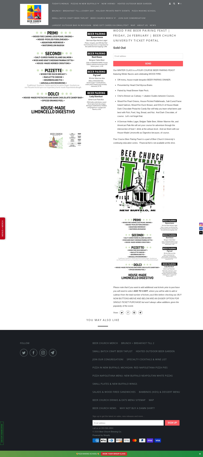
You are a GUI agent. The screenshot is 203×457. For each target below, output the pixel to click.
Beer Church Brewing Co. (110, 432)
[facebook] (201, 228)
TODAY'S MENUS (60, 4)
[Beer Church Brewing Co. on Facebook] (34, 352)
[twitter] (201, 232)
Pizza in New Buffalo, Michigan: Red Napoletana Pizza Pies (130, 367)
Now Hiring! (108, 4)
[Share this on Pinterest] (133, 313)
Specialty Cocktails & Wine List (147, 359)
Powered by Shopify (101, 435)
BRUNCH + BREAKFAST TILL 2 (137, 343)
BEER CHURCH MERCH (102, 18)
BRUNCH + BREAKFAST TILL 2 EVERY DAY (73, 11)
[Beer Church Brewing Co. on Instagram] (43, 352)
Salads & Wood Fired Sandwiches (114, 391)
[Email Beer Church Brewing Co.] (53, 352)
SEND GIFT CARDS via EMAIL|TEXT (111, 25)
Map (133, 25)
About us (142, 25)
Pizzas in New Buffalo (84, 4)
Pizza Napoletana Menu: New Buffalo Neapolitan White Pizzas (133, 375)
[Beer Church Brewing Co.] (34, 14)
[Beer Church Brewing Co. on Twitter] (24, 352)
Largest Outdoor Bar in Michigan (71, 25)
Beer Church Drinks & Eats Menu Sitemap (119, 400)
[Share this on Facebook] (127, 313)
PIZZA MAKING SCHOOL (144, 11)
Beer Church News (104, 408)
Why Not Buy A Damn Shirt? (137, 408)
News (153, 25)
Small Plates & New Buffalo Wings (115, 383)
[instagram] (201, 224)
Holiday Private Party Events (113, 11)
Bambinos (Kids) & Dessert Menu (159, 391)
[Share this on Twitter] (121, 313)
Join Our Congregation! (132, 18)
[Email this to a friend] (140, 313)
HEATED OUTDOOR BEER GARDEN (135, 4)
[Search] (174, 3)
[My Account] (170, 3)
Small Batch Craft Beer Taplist (70, 18)
